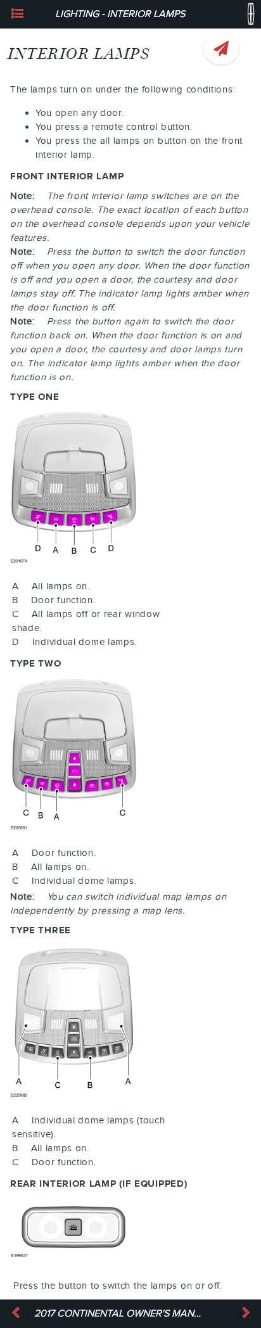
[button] (17, 14)
